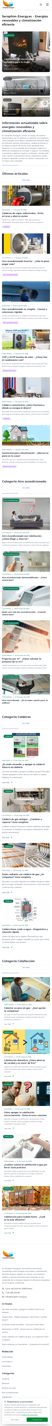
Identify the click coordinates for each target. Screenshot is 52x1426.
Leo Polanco (6, 258)
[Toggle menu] (47, 4)
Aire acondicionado (10, 275)
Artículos (7, 1303)
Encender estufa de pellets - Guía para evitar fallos (23, 1324)
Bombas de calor (9, 371)
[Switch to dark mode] (41, 4)
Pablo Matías (7, 354)
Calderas (7, 79)
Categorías (8, 1373)
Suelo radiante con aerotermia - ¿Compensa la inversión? (25, 1344)
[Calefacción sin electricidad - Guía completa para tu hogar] (26, 51)
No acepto (15, 1420)
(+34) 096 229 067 (12, 1293)
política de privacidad (30, 1415)
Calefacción (9, 35)
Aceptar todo (37, 1420)
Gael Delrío (6, 210)
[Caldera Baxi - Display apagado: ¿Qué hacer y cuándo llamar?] (26, 86)
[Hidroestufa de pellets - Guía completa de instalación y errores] (26, 107)
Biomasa (7, 100)
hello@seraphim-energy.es (16, 1297)
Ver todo (26, 180)
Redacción (7, 1351)
